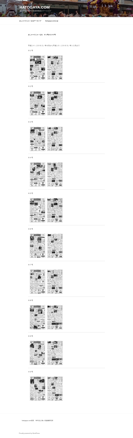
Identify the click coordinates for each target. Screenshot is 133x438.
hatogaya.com (35, 7)
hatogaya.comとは (51, 21)
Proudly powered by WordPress (29, 433)
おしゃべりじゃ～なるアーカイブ (30, 21)
